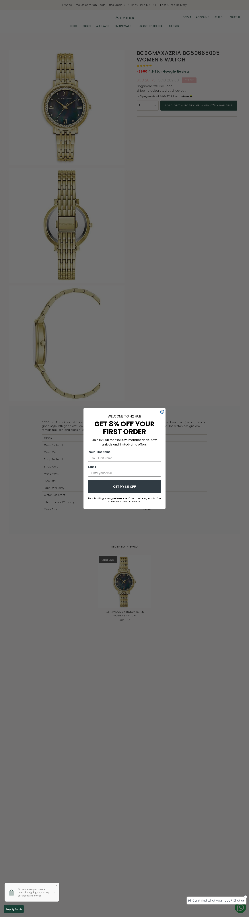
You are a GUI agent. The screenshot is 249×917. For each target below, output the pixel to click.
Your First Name (99, 451)
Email (92, 466)
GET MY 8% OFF (124, 486)
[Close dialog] (162, 411)
